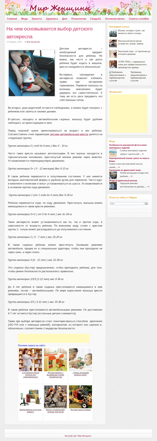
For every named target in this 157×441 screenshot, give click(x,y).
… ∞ (141, 153)
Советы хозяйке (139, 18)
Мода (24, 18)
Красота (37, 18)
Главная (12, 18)
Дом (64, 18)
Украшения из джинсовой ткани (125, 170)
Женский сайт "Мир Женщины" (78, 436)
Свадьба (95, 18)
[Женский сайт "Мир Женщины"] (48, 8)
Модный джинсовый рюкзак (123, 180)
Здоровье (52, 18)
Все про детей (33, 42)
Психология (78, 18)
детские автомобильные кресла (69, 134)
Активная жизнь (115, 18)
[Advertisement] (54, 338)
